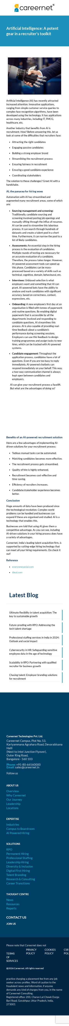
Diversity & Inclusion (19, 866)
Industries (12, 824)
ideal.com (17, 572)
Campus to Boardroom (20, 828)
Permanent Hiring (17, 853)
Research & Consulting (20, 879)
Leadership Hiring (17, 862)
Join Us (11, 923)
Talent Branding (16, 875)
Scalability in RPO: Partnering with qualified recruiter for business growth (32, 664)
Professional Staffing (19, 858)
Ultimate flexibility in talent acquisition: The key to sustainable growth (33, 614)
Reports (11, 908)
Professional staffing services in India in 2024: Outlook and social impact (34, 639)
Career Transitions (18, 883)
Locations (12, 808)
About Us (12, 785)
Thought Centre (17, 894)
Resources (13, 904)
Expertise (12, 818)
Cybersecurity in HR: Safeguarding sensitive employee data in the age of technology (33, 651)
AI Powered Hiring (17, 833)
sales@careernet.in (27, 767)
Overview (12, 791)
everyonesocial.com (23, 566)
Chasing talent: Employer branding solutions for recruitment (33, 676)
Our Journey (14, 799)
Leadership (13, 803)
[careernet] (34, 7)
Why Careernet (16, 795)
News (9, 899)
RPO (9, 849)
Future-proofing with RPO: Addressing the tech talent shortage (32, 626)
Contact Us (16, 917)
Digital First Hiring (18, 870)
